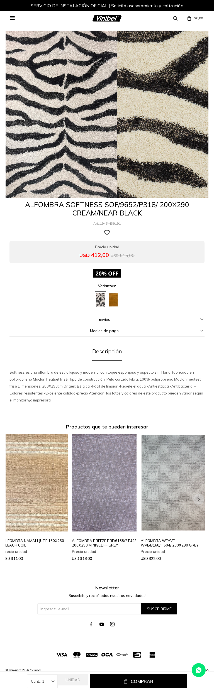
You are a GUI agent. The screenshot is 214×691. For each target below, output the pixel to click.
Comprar (142, 681)
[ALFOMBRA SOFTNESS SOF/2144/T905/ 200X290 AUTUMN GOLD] (113, 299)
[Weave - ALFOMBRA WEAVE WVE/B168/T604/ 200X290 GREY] (173, 482)
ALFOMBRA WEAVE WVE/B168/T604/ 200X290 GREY (169, 542)
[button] (199, 499)
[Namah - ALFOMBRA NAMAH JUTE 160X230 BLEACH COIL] (35, 482)
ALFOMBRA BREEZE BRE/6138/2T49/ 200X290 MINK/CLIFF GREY (104, 542)
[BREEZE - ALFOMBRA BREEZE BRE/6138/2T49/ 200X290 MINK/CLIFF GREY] (104, 482)
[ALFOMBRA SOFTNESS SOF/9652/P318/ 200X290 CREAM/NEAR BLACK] (100, 299)
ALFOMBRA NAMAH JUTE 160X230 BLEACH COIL (33, 542)
